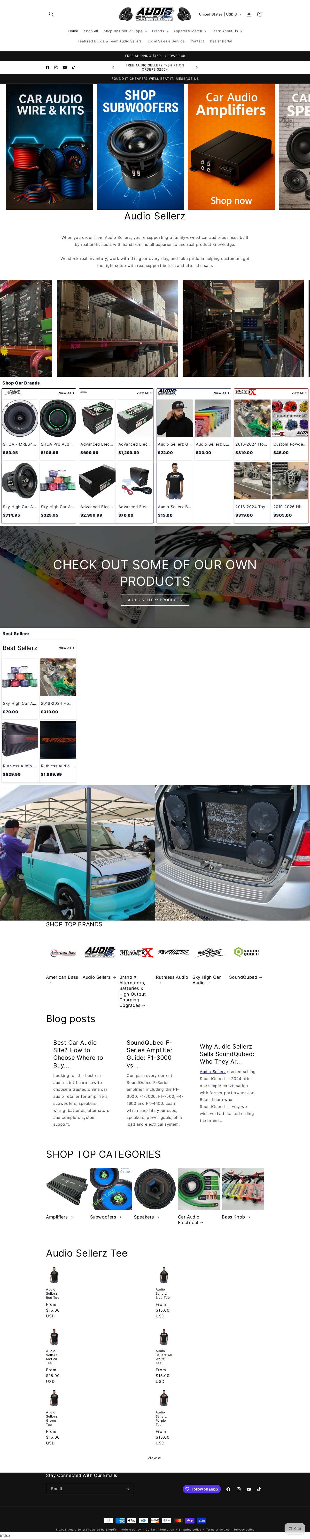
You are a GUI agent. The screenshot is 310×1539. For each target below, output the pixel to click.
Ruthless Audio (172, 977)
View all (155, 1458)
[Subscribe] (127, 1488)
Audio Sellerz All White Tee (164, 1357)
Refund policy (131, 1529)
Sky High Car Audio (207, 980)
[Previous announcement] (113, 67)
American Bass (62, 977)
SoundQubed (243, 977)
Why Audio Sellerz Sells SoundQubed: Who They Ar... (227, 1054)
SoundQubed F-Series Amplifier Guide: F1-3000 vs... (150, 1054)
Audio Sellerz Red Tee (52, 1293)
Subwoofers (103, 1216)
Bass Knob (233, 1216)
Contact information (160, 1529)
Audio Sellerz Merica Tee (51, 1357)
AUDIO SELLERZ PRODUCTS (155, 600)
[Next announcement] (197, 67)
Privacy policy (244, 1529)
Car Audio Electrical (188, 1219)
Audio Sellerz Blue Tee (163, 1293)
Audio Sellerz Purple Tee (161, 1418)
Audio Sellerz (97, 977)
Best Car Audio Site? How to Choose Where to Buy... (78, 1054)
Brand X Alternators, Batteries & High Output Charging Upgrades (132, 991)
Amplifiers (57, 1216)
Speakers (144, 1216)
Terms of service (218, 1529)
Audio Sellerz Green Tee (51, 1418)
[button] (51, 14)
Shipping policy (190, 1529)
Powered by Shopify (102, 1529)
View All (65, 393)
